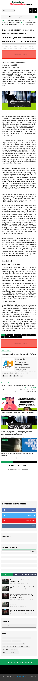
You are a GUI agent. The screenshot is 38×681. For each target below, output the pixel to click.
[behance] (26, 662)
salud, (19, 48)
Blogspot (19, 679)
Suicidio (18, 22)
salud (3, 22)
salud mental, (25, 48)
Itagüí (21, 644)
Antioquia (5, 440)
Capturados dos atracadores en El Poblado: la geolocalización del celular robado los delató (22, 595)
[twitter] (9, 662)
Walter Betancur (9, 646)
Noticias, (15, 48)
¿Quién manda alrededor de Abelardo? (22, 587)
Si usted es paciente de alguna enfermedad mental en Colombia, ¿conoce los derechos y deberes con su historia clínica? (17, 433)
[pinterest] (15, 662)
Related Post (6, 395)
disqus (19, 462)
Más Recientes (7, 575)
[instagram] (29, 662)
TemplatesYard (20, 676)
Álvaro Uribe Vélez (10, 649)
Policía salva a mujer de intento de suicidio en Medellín (17, 454)
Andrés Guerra (24, 638)
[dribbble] (20, 662)
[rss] (23, 662)
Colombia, (31, 46)
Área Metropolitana (10, 652)
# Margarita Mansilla (20, 334)
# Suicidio (18, 336)
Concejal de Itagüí (10, 644)
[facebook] (6, 662)
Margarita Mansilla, (7, 48)
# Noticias (30, 334)
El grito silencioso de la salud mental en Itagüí (17, 412)
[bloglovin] (17, 662)
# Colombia (9, 334)
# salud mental (10, 336)
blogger (7, 462)
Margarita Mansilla (20, 20)
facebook (31, 462)
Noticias (29, 20)
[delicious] (31, 662)
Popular (19, 574)
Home (3, 20)
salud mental (10, 22)
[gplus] (11, 662)
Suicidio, (31, 48)
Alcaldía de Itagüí (10, 638)
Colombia (10, 20)
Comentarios (31, 574)
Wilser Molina (23, 646)
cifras (4, 399)
